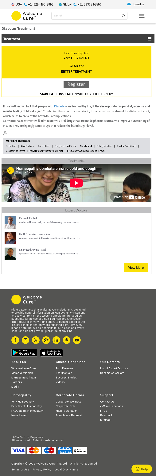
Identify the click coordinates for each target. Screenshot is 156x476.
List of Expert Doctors (114, 368)
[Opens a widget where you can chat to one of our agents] (141, 469)
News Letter (19, 415)
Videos (60, 382)
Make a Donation (66, 410)
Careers (16, 382)
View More (136, 267)
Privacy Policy (42, 469)
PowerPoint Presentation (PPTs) (46, 150)
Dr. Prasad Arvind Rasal (32, 249)
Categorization (104, 146)
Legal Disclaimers (67, 469)
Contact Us (107, 401)
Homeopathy (21, 395)
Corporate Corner (70, 395)
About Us (18, 362)
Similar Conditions (126, 146)
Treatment (11, 39)
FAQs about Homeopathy (27, 410)
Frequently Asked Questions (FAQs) (86, 150)
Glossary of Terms (15, 150)
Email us (139, 4)
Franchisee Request (69, 415)
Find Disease (64, 368)
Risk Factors (27, 146)
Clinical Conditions (70, 362)
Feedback (106, 415)
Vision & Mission (22, 372)
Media (15, 386)
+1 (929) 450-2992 (40, 4)
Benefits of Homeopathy (26, 406)
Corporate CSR (65, 406)
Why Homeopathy (22, 401)
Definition (11, 146)
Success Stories (66, 377)
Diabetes (60, 106)
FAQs (103, 410)
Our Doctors (110, 362)
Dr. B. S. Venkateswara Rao (34, 234)
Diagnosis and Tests (65, 146)
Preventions (44, 146)
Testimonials (64, 372)
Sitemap (105, 419)
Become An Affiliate (112, 372)
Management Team (23, 377)
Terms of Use (20, 469)
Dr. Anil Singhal (28, 218)
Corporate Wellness (69, 401)
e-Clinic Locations (111, 406)
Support (106, 395)
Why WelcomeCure (23, 368)
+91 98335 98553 (90, 4)
